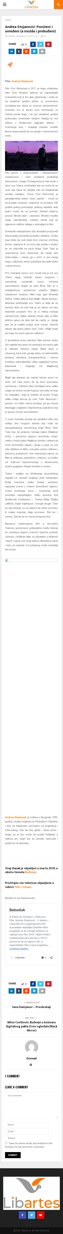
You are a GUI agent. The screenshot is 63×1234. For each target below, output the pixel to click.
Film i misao (23, 887)
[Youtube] (40, 1215)
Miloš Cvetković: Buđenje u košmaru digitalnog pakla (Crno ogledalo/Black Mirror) (31, 1026)
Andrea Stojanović (22, 81)
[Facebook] (22, 1215)
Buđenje (30, 872)
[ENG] (10, 65)
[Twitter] (31, 1215)
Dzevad (11, 36)
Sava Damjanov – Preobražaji (31, 1007)
